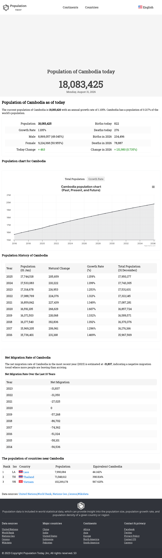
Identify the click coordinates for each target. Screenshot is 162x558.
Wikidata (83, 494)
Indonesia (48, 539)
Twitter (128, 532)
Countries (91, 7)
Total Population (75, 179)
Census (72, 494)
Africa (86, 529)
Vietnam (28, 482)
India (45, 532)
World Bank (44, 494)
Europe (87, 535)
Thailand (28, 477)
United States (50, 535)
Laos (26, 472)
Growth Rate (95, 179)
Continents (70, 7)
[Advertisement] (81, 43)
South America (91, 542)
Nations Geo (60, 494)
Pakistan (47, 542)
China (46, 529)
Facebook (129, 529)
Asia (85, 532)
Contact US (130, 539)
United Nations (28, 494)
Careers (128, 542)
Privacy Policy (132, 535)
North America (91, 539)
